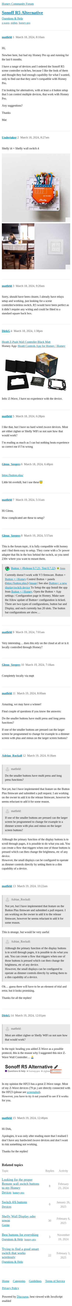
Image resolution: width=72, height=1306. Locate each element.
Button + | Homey (15, 579)
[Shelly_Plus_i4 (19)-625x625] (36, 187)
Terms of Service (55, 1281)
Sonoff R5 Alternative (22, 12)
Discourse (22, 1296)
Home (5, 1281)
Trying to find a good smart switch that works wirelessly (20, 1253)
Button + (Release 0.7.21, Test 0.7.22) (33, 568)
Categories (19, 1281)
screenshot (33, 1092)
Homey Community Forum (18, 3)
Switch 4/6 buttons (14, 1202)
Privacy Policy (10, 1288)
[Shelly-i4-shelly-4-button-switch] (36, 246)
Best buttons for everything (20, 1234)
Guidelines (35, 1281)
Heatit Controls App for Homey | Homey (41, 346)
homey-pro (24, 23)
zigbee (14, 23)
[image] (36, 372)
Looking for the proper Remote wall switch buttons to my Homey (20, 1184)
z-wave (5, 23)
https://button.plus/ (12, 475)
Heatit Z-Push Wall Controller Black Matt (26, 341)
